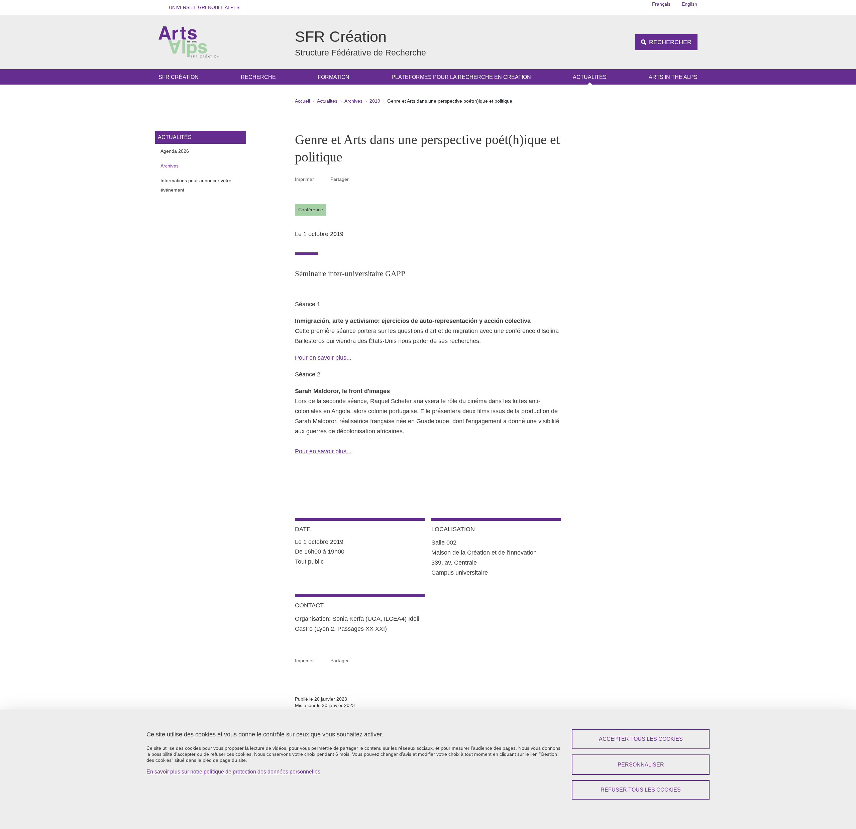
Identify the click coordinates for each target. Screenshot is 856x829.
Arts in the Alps (673, 77)
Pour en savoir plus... (323, 357)
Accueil (302, 101)
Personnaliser (641, 764)
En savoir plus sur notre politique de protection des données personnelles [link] (233, 772)
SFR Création (178, 77)
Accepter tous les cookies (641, 739)
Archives (353, 101)
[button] (201, 7)
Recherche (258, 77)
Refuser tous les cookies (641, 790)
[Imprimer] (322, 179)
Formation (333, 77)
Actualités (590, 77)
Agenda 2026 (174, 151)
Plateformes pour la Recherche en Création (461, 77)
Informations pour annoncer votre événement (195, 185)
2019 (374, 101)
